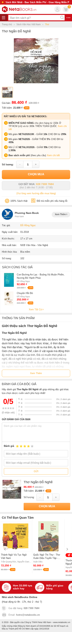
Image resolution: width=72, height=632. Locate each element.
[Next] (67, 549)
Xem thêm (60, 214)
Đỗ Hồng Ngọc (28, 225)
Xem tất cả (35, 309)
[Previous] (5, 549)
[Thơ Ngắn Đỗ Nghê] (36, 83)
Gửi (36, 471)
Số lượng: (7, 164)
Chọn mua (36, 174)
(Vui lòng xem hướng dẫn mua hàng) (36, 193)
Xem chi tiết (53, 155)
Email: (24, 614)
